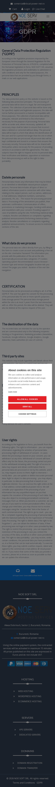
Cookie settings (27, 414)
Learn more (12, 392)
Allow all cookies (27, 399)
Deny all (27, 407)
